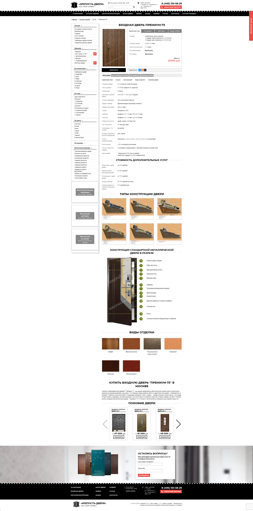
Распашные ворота (81, 176)
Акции (147, 13)
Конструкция (127, 80)
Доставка (161, 31)
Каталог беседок (189, 13)
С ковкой (77, 115)
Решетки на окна (80, 153)
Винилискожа (79, 31)
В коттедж (77, 83)
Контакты (175, 13)
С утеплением (79, 113)
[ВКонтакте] (139, 70)
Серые (76, 131)
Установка (147, 31)
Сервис (139, 13)
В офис (76, 79)
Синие (76, 133)
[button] (105, 424)
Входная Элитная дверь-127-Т (118, 410)
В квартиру (78, 74)
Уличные (77, 99)
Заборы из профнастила (82, 173)
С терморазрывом (80, 61)
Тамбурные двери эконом (83, 40)
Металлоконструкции (111, 13)
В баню (76, 88)
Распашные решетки (81, 158)
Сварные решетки (80, 160)
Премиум (77, 51)
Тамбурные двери (80, 72)
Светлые (77, 124)
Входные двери (77, 491)
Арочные (77, 106)
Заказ (128, 13)
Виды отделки (140, 80)
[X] (145, 70)
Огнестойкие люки (80, 178)
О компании (78, 13)
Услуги (118, 80)
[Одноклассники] (142, 70)
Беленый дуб (79, 137)
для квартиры (134, 75)
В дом (76, 76)
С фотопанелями (80, 56)
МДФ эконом (79, 36)
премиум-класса (147, 75)
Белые (76, 126)
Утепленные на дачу (81, 108)
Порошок (77, 58)
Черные (77, 135)
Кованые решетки (80, 162)
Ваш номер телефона (146, 462)
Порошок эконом (80, 38)
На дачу (77, 85)
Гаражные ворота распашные (80, 170)
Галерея (156, 13)
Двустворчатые (79, 97)
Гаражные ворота (80, 167)
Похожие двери (153, 80)
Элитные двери (79, 63)
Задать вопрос (175, 31)
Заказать (114, 70)
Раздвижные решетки (81, 156)
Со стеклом (78, 103)
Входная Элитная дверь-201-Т (141, 410)
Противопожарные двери (83, 151)
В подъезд (78, 81)
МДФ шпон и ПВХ (80, 54)
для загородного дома (120, 75)
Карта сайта (130, 491)
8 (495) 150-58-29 (171, 3)
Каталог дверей (92, 13)
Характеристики (134, 31)
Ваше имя (141, 468)
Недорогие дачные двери (83, 43)
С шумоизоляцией (80, 110)
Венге (76, 128)
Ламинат (77, 33)
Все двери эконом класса (83, 29)
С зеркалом (78, 101)
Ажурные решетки (80, 165)
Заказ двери (101, 487)
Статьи (165, 13)
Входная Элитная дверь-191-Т (164, 410)
